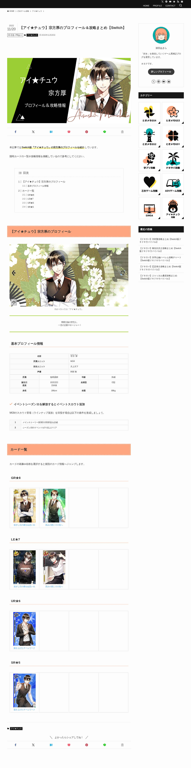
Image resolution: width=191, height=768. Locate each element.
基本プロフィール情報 (38, 186)
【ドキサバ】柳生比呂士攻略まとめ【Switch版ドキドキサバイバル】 (160, 249)
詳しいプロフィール (161, 71)
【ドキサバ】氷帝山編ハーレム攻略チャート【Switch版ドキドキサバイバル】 (160, 259)
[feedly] (174, 1)
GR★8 (31, 195)
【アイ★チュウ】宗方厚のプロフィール (43, 181)
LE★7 (30, 199)
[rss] (178, 1)
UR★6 (31, 203)
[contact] (182, 1)
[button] (15, 131)
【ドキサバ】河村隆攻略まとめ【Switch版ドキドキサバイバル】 (160, 240)
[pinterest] (166, 1)
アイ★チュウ (32, 35)
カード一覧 (28, 190)
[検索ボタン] (180, 5)
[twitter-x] (162, 1)
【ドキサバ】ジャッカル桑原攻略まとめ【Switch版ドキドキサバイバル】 (158, 277)
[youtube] (170, 1)
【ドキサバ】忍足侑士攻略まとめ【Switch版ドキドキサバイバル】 (160, 268)
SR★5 (31, 207)
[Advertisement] (72, 44)
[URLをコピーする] (122, 131)
